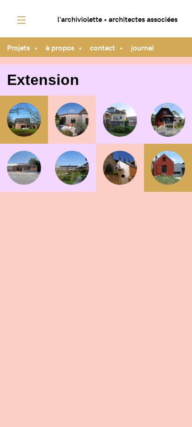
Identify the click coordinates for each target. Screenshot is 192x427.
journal (142, 47)
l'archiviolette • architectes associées (117, 19)
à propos (60, 47)
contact (102, 47)
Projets (18, 47)
